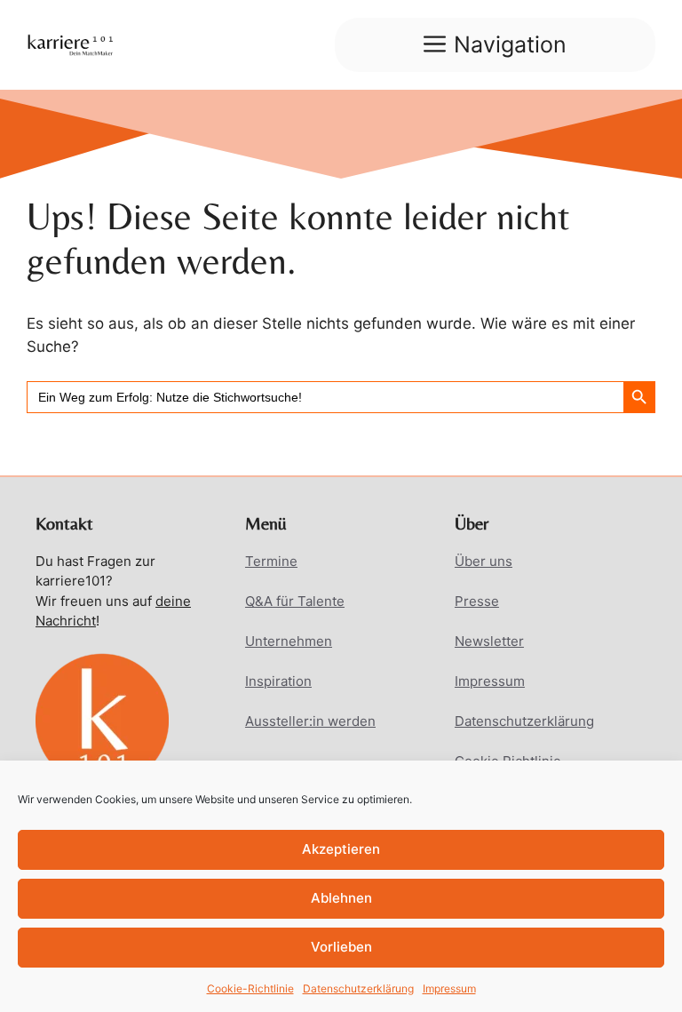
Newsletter (489, 641)
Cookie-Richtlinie (250, 988)
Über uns (483, 561)
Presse (477, 601)
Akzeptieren (341, 849)
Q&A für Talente (295, 601)
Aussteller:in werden (310, 721)
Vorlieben (341, 946)
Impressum (449, 988)
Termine (271, 561)
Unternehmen (288, 641)
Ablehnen (341, 897)
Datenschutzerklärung (358, 988)
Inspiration (278, 681)
